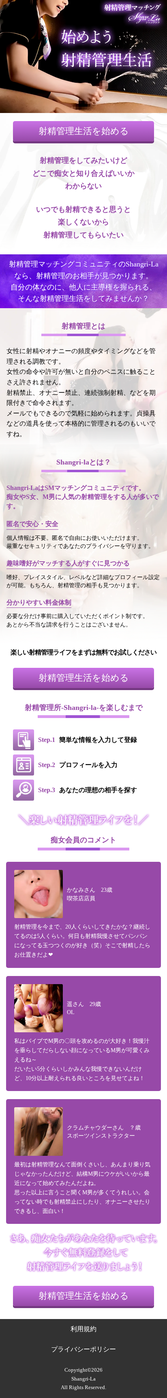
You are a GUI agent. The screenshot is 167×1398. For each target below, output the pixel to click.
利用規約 (83, 1329)
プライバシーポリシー (83, 1349)
